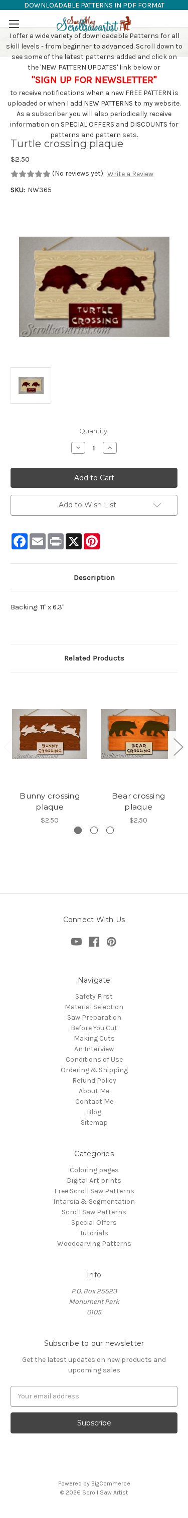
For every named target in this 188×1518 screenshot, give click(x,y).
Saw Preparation (94, 1017)
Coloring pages (94, 1170)
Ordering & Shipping (94, 1070)
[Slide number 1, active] (78, 830)
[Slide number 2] (94, 830)
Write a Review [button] (130, 174)
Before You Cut (94, 1028)
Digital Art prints (94, 1180)
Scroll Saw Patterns (94, 1212)
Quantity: (94, 431)
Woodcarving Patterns (94, 1243)
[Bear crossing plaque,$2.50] (138, 734)
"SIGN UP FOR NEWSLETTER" (94, 80)
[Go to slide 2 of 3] (178, 746)
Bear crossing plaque (138, 801)
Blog (94, 1112)
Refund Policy (94, 1080)
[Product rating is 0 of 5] (31, 174)
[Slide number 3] (110, 830)
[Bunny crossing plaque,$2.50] (49, 734)
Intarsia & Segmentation (94, 1201)
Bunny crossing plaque (50, 801)
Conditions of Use (94, 1059)
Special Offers (94, 1222)
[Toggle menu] (14, 24)
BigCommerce (110, 1483)
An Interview (94, 1049)
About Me (94, 1091)
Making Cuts (94, 1038)
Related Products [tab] (94, 657)
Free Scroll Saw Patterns (94, 1191)
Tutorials (94, 1233)
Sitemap (94, 1122)
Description (94, 577)
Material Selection (94, 1007)
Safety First (94, 996)
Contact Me (94, 1101)
